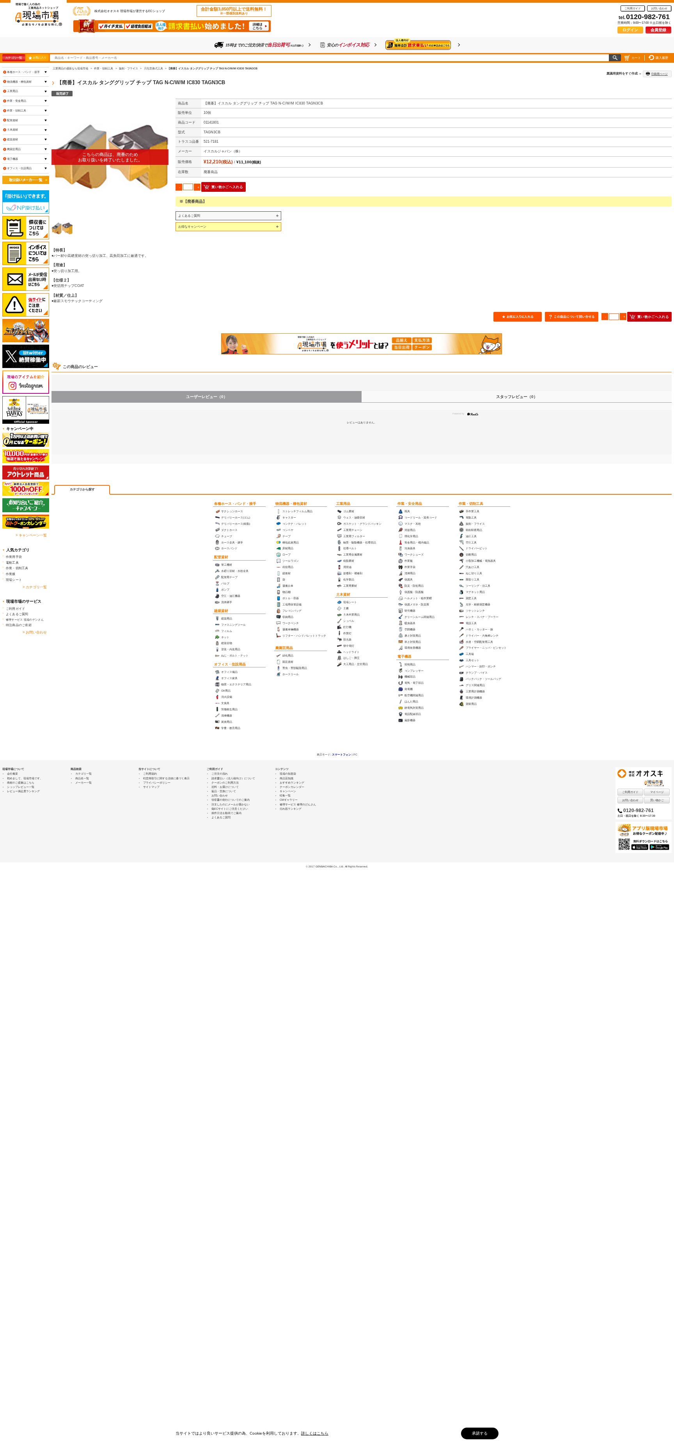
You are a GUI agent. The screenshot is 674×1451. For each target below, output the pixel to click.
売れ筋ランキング (291, 808)
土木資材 (343, 594)
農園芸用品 (284, 648)
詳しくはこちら (314, 1433)
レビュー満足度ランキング (23, 791)
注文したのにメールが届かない (230, 804)
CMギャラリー (289, 800)
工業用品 (343, 504)
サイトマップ (151, 787)
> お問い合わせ (35, 632)
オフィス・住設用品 (230, 664)
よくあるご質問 (189, 216)
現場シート (14, 580)
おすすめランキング (292, 782)
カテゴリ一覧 (13, 58)
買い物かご (657, 800)
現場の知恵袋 (288, 773)
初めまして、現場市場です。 (25, 778)
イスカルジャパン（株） (223, 151)
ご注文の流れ (219, 773)
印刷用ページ (659, 74)
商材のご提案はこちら (20, 782)
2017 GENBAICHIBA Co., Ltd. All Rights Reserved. (338, 866)
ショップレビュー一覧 (20, 787)
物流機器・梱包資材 (291, 504)
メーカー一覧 (83, 782)
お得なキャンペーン (192, 226)
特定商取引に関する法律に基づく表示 (166, 778)
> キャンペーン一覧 (31, 535)
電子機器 (404, 656)
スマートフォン (341, 754)
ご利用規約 (150, 773)
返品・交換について (223, 791)
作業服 (11, 574)
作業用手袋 (14, 557)
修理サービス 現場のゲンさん (25, 619)
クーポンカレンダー (292, 787)
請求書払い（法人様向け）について (233, 778)
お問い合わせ (659, 8)
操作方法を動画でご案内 (226, 813)
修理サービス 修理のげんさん (298, 804)
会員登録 (658, 30)
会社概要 (12, 773)
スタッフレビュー (516, 397)
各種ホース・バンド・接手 (235, 504)
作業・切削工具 (471, 504)
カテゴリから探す (82, 489)
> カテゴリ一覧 (35, 587)
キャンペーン (288, 791)
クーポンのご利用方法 (225, 782)
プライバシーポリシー (156, 782)
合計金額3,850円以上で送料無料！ (234, 11)
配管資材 (221, 557)
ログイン (630, 30)
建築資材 (221, 611)
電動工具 (12, 562)
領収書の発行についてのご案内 (230, 800)
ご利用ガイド (632, 8)
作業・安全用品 (409, 504)
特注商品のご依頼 (19, 625)
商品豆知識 (286, 778)
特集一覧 (285, 795)
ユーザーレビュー (206, 397)
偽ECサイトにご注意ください (229, 808)
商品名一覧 (82, 778)
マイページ (657, 792)
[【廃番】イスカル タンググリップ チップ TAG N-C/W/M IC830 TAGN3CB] (109, 157)
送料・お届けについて (225, 787)
